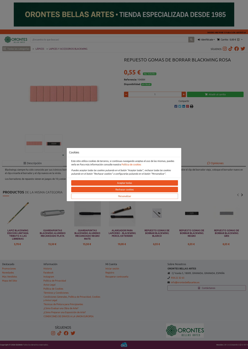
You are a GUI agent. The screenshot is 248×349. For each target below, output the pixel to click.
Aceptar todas (124, 183)
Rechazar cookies (125, 189)
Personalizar (124, 196)
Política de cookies (131, 164)
